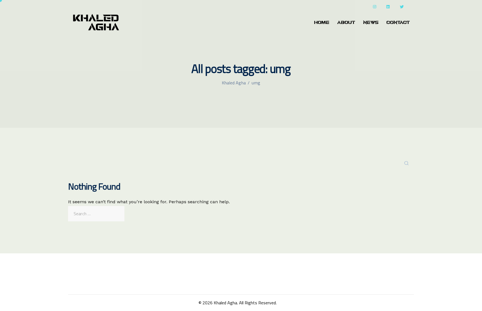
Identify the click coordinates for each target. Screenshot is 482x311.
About (346, 22)
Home (321, 22)
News (371, 22)
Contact (398, 22)
